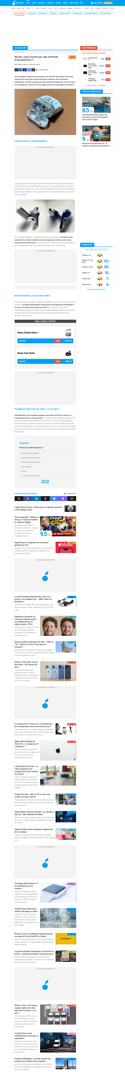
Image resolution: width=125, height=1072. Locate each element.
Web (92, 8)
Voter (45, 481)
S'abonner (108, 3)
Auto (55, 8)
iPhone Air (86, 279)
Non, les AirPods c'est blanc (31, 462)
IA (82, 8)
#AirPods (18, 494)
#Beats (25, 494)
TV (33, 8)
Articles (41, 3)
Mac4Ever (17, 52)
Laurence (19, 64)
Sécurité (105, 8)
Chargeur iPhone (64, 13)
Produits (50, 3)
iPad (18, 8)
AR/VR (50, 8)
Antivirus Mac (43, 13)
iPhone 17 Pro (87, 267)
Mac (23, 8)
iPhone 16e (86, 284)
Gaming (70, 8)
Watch (28, 8)
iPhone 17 (86, 273)
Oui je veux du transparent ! (31, 458)
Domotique (62, 8)
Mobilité (44, 8)
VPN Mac (53, 13)
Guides (58, 3)
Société (86, 8)
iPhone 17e (86, 255)
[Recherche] (81, 3)
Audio (37, 8)
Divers (112, 8)
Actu (28, 3)
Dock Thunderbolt (105, 13)
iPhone (13, 8)
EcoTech (76, 8)
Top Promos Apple (19, 13)
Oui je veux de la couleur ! (30, 453)
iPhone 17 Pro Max (87, 261)
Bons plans (74, 3)
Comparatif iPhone (91, 13)
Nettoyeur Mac (77, 13)
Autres (24, 471)
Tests (34, 3)
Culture (98, 8)
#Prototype (32, 494)
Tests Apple (32, 13)
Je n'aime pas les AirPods (30, 476)
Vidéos (65, 3)
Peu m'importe (27, 467)
